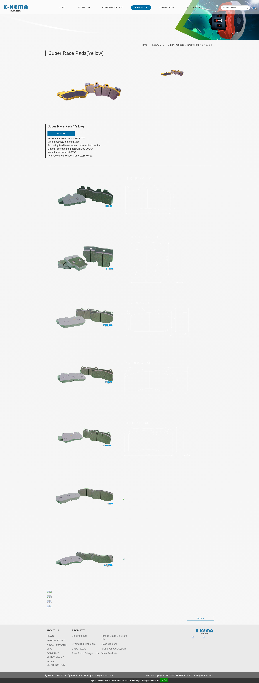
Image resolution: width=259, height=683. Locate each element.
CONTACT (193, 7)
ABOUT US (83, 7)
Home (144, 44)
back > (200, 618)
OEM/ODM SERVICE (112, 7)
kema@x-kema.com (103, 675)
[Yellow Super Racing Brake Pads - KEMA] (89, 91)
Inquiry (61, 133)
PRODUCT (140, 7)
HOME (62, 7)
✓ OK (164, 680)
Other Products (176, 44)
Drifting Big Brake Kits (84, 644)
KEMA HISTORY (56, 640)
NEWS (50, 636)
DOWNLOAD (165, 7)
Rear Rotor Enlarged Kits (85, 653)
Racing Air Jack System (113, 648)
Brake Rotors (79, 648)
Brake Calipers (109, 644)
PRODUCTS (157, 44)
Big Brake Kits (79, 636)
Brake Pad (193, 44)
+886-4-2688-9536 (57, 675)
